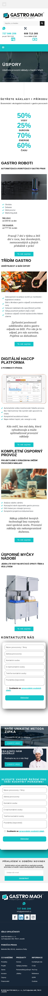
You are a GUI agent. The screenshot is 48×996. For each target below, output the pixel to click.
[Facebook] (15, 917)
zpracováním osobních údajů (23, 689)
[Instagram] (33, 917)
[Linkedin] (21, 917)
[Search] (42, 23)
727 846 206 (9, 33)
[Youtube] (27, 917)
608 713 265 (31, 33)
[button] (4, 4)
